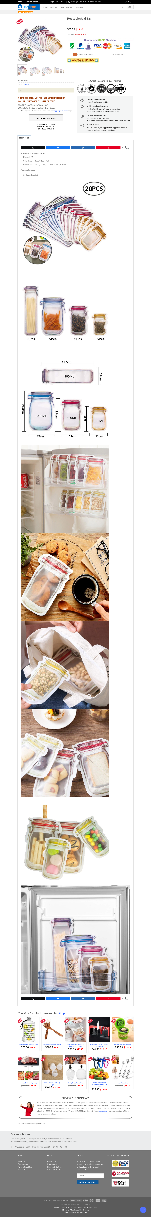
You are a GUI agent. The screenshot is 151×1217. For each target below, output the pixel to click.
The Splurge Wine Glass (75, 1083)
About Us (21, 1161)
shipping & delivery (60, 111)
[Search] (122, 7)
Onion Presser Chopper (122, 1045)
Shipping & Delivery (54, 1167)
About (53, 7)
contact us (103, 1111)
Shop (45, 7)
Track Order (66, 7)
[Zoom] (20, 60)
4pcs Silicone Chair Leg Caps (52, 1084)
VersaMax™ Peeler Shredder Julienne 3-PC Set (99, 1085)
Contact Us (51, 1161)
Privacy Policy (22, 1170)
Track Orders (22, 1164)
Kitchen (26, 84)
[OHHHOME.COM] (28, 7)
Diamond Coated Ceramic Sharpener (99, 1046)
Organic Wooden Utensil (52, 1045)
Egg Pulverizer (123, 1083)
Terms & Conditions (24, 1167)
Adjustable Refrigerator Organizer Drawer (75, 1046)
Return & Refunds (53, 1170)
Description (24, 138)
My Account (52, 1164)
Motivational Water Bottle (28, 1045)
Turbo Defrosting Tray (29, 1083)
